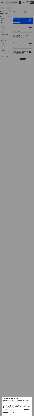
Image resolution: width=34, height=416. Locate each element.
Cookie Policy (10, 414)
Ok (5, 412)
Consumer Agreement (26, 409)
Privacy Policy (5, 414)
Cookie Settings (12, 412)
